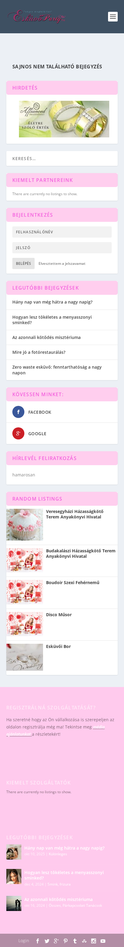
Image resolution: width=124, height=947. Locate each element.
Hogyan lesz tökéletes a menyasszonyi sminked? (52, 319)
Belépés (23, 263)
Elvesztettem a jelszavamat (62, 263)
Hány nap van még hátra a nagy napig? (52, 302)
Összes (55, 905)
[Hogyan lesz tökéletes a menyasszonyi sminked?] (13, 876)
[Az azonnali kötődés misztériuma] (13, 903)
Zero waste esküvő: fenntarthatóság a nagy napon (57, 369)
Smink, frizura (59, 884)
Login (23, 940)
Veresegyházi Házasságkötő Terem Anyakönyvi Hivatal (75, 514)
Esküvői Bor (58, 646)
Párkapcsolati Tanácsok (82, 905)
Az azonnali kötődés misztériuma (46, 337)
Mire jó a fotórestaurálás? (38, 352)
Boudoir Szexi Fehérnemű (72, 582)
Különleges (58, 854)
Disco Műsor (59, 614)
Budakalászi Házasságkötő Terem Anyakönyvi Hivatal (81, 553)
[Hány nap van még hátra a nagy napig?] (13, 852)
